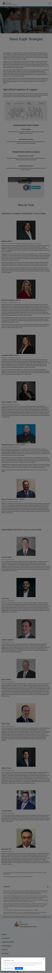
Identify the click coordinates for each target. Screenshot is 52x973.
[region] (23, 964)
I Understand (19, 968)
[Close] (43, 958)
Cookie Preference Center (8, 968)
